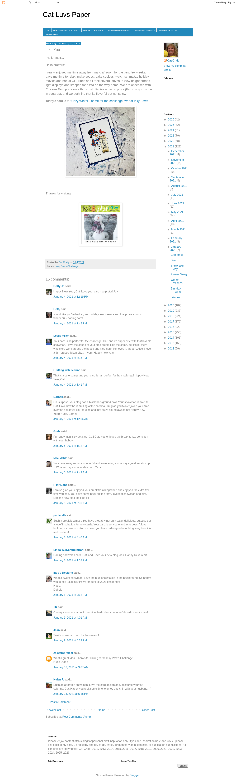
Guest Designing (51, 34)
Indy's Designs (63, 572)
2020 (171, 305)
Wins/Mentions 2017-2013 (168, 30)
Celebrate (177, 254)
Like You (176, 297)
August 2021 (179, 185)
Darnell (58, 396)
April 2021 (177, 220)
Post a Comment (60, 702)
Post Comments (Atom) (76, 716)
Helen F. (58, 679)
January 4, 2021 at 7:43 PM (70, 323)
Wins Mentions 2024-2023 (93, 30)
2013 (171, 343)
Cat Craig (173, 60)
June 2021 (177, 203)
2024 (171, 130)
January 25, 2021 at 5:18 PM (70, 693)
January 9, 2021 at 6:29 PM (70, 640)
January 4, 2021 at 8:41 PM (70, 384)
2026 (171, 119)
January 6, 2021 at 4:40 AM (70, 537)
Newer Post (53, 709)
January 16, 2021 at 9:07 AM (70, 667)
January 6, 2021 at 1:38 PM (70, 560)
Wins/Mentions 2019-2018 (144, 30)
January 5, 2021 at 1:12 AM (70, 445)
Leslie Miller (61, 335)
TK (55, 607)
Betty (56, 309)
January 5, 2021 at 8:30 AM (70, 503)
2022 (171, 140)
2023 (171, 135)
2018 (171, 316)
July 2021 (177, 194)
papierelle (59, 515)
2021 (171, 146)
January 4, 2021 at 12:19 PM (70, 296)
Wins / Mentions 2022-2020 (119, 30)
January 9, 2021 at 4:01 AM (70, 617)
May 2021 (177, 212)
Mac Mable (60, 458)
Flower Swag (179, 274)
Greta (56, 431)
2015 (171, 332)
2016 (171, 326)
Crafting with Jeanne (66, 370)
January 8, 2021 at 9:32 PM (70, 594)
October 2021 (179, 168)
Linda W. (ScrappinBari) (68, 549)
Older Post (148, 709)
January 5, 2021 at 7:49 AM (70, 472)
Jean (56, 630)
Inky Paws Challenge (67, 266)
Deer (174, 260)
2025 (171, 124)
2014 (171, 337)
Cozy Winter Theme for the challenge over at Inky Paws (109, 101)
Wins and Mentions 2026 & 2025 (66, 30)
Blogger (134, 775)
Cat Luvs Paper (66, 14)
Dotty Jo (58, 286)
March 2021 (178, 229)
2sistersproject (63, 652)
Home (47, 30)
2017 (171, 321)
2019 (171, 310)
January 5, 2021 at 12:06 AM (70, 419)
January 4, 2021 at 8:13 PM (70, 357)
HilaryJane (60, 484)
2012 (171, 348)
